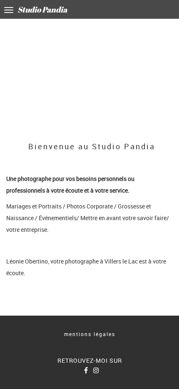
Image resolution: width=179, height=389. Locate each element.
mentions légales (89, 334)
